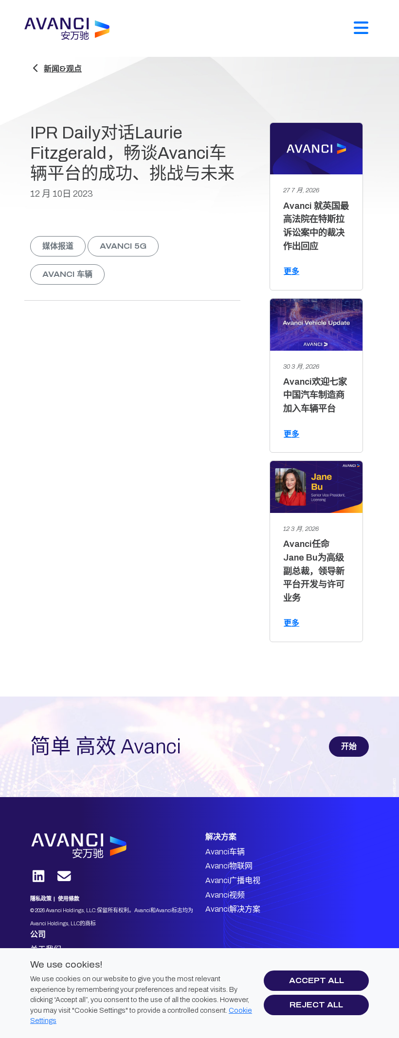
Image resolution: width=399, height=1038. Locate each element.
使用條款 (68, 899)
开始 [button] (349, 746)
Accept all (316, 980)
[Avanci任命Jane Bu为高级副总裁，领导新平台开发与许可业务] (316, 487)
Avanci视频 (225, 895)
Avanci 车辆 (67, 274)
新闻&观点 (63, 69)
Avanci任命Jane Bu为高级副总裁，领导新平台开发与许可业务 (314, 570)
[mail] (64, 876)
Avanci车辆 (225, 852)
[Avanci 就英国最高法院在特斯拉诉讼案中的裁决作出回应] (316, 149)
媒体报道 (57, 246)
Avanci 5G (123, 246)
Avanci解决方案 (232, 909)
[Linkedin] (38, 876)
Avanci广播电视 (232, 880)
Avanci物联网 (229, 866)
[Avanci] (71, 29)
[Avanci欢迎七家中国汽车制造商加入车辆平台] (316, 325)
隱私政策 (41, 899)
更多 (291, 271)
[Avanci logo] (96, 845)
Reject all (316, 1005)
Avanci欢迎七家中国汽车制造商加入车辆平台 (315, 395)
